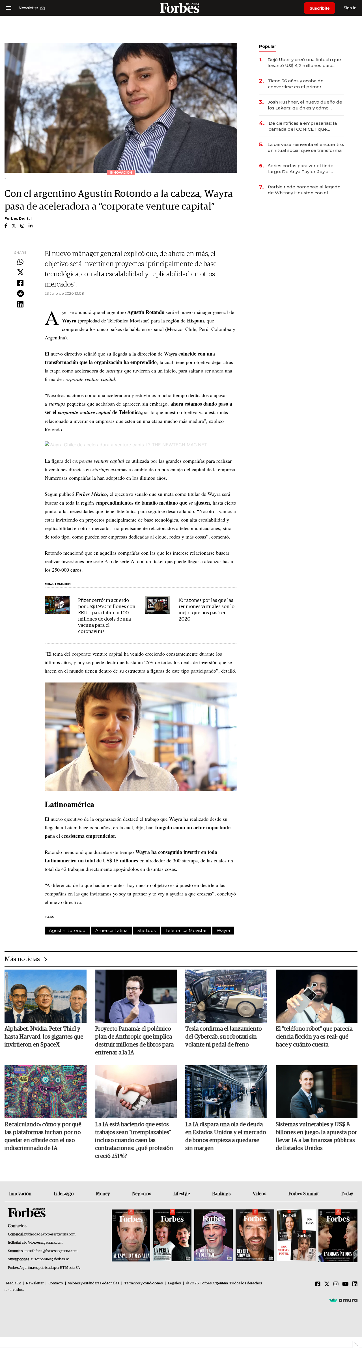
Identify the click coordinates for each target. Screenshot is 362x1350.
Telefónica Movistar (186, 930)
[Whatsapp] (20, 262)
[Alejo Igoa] (213, 1236)
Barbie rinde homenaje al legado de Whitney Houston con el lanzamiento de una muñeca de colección (304, 190)
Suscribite (319, 8)
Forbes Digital (18, 218)
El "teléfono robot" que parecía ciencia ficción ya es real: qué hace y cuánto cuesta (314, 1037)
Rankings (221, 1194)
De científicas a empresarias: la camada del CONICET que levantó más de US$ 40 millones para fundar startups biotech (304, 126)
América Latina (111, 930)
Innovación (20, 1194)
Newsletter (35, 1283)
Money (103, 1194)
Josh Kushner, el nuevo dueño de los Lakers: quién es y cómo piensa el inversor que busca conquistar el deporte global (305, 105)
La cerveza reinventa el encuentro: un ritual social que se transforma (306, 147)
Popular (267, 46)
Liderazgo (64, 1194)
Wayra (223, 930)
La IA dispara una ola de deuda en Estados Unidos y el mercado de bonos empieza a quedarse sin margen (225, 1136)
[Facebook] (20, 283)
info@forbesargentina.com (42, 1243)
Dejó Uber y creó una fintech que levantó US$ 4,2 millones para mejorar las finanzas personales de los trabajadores (304, 62)
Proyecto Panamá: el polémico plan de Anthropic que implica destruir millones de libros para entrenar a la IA (134, 1041)
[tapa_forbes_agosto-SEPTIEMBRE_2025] (337, 1236)
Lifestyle (181, 1194)
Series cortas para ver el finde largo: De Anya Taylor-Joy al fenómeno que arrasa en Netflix (303, 169)
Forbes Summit (303, 1194)
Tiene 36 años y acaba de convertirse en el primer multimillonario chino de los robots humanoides (298, 84)
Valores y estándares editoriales (93, 1283)
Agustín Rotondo (67, 930)
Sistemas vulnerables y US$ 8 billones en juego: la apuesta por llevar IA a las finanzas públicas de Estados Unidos (316, 1136)
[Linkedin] (20, 304)
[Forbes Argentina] (181, 8)
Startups (146, 930)
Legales (174, 1283)
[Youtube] (345, 1284)
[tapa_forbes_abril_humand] (172, 1236)
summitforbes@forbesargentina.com (49, 1251)
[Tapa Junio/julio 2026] (131, 1236)
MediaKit (13, 1283)
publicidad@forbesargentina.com (50, 1234)
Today (347, 1194)
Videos (259, 1194)
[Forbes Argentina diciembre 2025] (254, 1236)
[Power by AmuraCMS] (343, 1300)
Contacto (55, 1283)
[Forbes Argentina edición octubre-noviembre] (296, 1236)
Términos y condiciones (143, 1283)
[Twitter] (20, 272)
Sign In (350, 7)
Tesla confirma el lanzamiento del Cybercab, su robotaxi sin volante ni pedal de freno (223, 1037)
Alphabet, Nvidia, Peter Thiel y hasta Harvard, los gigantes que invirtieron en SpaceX (44, 1037)
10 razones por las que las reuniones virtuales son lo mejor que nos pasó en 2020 (206, 610)
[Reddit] (20, 293)
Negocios (141, 1194)
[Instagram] (336, 1284)
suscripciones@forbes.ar (50, 1259)
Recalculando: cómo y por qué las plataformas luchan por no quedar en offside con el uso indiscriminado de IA (43, 1136)
